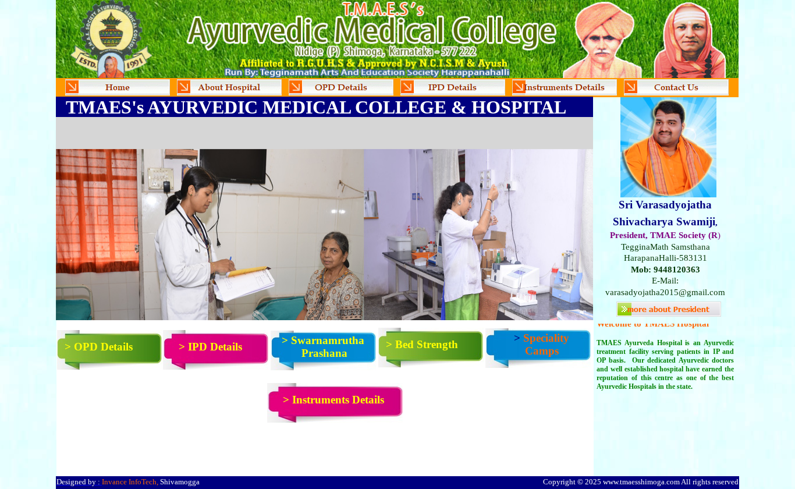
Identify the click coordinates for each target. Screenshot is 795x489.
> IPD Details (210, 347)
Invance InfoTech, (130, 481)
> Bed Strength (422, 344)
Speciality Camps (546, 344)
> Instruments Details (333, 400)
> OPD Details (99, 347)
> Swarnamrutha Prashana (324, 346)
